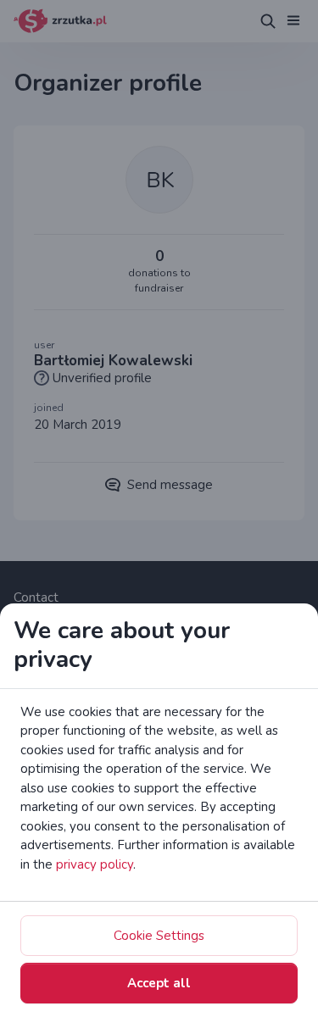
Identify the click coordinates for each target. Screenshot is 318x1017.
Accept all (159, 983)
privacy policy (94, 864)
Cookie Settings (159, 935)
